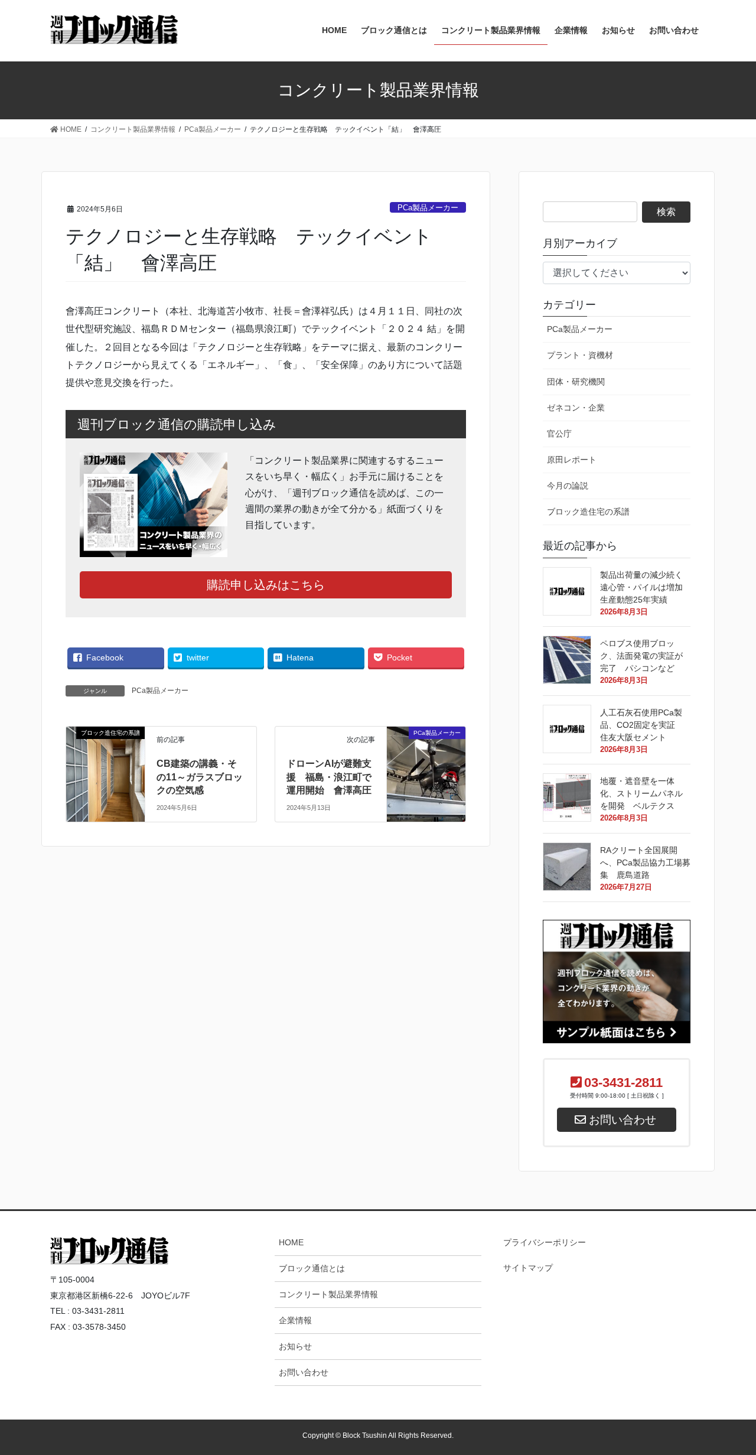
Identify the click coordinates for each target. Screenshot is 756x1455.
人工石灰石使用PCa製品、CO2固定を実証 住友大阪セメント (641, 725)
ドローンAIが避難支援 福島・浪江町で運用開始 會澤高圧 (333, 777)
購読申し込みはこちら (266, 584)
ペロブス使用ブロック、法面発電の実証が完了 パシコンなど (645, 656)
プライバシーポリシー (544, 1242)
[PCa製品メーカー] (426, 748)
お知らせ (295, 1346)
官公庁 (559, 433)
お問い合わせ (303, 1372)
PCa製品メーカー (427, 207)
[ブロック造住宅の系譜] (105, 765)
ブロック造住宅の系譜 (588, 511)
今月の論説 (567, 485)
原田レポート (572, 459)
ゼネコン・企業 (576, 407)
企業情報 (295, 1320)
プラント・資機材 (580, 355)
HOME (291, 1242)
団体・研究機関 (576, 381)
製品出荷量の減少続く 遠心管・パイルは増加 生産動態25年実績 (645, 587)
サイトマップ (528, 1267)
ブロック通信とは (312, 1268)
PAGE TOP (725, 1222)
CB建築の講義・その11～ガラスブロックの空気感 (200, 777)
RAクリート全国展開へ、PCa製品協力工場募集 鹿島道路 (645, 862)
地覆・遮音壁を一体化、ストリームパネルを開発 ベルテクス (645, 793)
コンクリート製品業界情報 (328, 1294)
